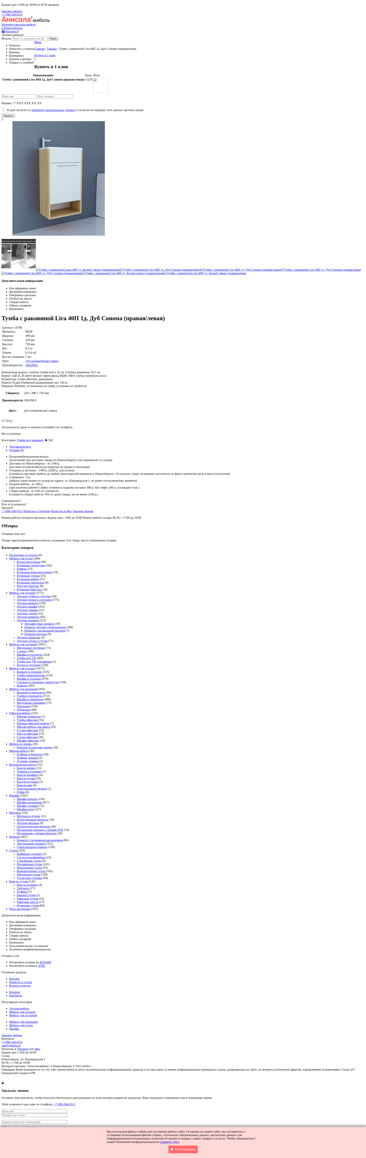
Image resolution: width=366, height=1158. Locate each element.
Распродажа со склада (23, 555)
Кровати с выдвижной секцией (44, 630)
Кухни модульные (28, 562)
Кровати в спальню (29, 671)
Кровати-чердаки (35, 634)
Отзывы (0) (16, 450)
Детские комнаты (28, 617)
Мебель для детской (22, 592)
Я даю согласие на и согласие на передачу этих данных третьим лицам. (74, 110)
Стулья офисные (27, 730)
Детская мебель (19, 1008)
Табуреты (23, 888)
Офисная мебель (19, 713)
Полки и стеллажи (29, 665)
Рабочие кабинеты (29, 716)
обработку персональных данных (53, 110)
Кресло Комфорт (28, 775)
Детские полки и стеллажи (34, 599)
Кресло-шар (24, 785)
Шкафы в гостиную (30, 654)
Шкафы (14, 795)
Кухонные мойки (28, 579)
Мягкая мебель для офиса (33, 726)
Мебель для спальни (22, 668)
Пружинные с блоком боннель (36, 833)
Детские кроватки (28, 637)
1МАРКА (31, 365)
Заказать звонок (12, 11)
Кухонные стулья (28, 905)
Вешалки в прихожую (31, 692)
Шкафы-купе (25, 809)
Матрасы (15, 812)
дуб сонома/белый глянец (42, 361)
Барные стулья (26, 895)
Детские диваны (27, 610)
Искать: (6, 38)
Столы (13, 850)
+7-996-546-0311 (12, 14)
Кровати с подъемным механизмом (40, 840)
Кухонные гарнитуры (31, 565)
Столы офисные (27, 737)
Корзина (12, 31)
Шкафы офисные (28, 740)
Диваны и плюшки (29, 771)
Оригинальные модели (32, 788)
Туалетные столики (29, 878)
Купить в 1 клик (44, 55)
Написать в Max (61, 511)
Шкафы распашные (29, 802)
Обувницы (24, 709)
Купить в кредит (20, 985)
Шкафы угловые (27, 805)
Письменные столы (29, 864)
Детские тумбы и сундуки (34, 596)
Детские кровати (28, 620)
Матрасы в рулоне (28, 816)
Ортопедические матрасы (33, 826)
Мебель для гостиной (23, 644)
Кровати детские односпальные (45, 627)
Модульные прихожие (31, 702)
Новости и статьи (20, 982)
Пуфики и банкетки (30, 754)
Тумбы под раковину (30, 440)
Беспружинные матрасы (32, 819)
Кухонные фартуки (29, 589)
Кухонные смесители (30, 582)
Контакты (15, 995)
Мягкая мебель (18, 750)
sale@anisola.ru (11, 1045)
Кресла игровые (27, 884)
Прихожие (23, 706)
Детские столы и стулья (32, 641)
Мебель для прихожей (23, 689)
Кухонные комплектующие (34, 572)
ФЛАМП (45, 962)
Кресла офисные (27, 733)
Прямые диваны (27, 757)
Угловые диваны (28, 761)
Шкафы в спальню (29, 678)
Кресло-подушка (28, 781)
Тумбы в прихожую (29, 696)
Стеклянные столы (29, 860)
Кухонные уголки (28, 575)
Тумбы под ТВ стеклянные (34, 661)
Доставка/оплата (20, 446)
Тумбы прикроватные (31, 675)
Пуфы (21, 792)
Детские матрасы (28, 823)
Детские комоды (27, 603)
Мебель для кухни (21, 558)
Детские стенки (27, 613)
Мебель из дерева (20, 744)
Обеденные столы (28, 874)
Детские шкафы (27, 606)
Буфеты (22, 568)
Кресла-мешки (26, 768)
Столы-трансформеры (31, 857)
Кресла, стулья (18, 881)
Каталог (14, 978)
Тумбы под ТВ (26, 658)
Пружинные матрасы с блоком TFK (40, 829)
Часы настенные (19, 908)
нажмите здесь (169, 1141)
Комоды (22, 685)
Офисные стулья (27, 898)
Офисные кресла (28, 902)
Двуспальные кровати (31, 843)
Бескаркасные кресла (23, 764)
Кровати (14, 836)
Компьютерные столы (31, 871)
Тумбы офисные (27, 720)
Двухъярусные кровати (39, 623)
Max (37, 1049)
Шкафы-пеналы (27, 799)
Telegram (22, 1049)
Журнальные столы (29, 867)
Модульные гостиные (31, 647)
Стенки (21, 651)
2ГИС (42, 965)
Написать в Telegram (36, 511)
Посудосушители (28, 586)
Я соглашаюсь (185, 1149)
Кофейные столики (29, 854)
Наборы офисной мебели (33, 723)
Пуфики (22, 891)
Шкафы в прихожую (30, 699)
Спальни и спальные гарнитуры (38, 682)
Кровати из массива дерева (34, 747)
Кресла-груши (26, 778)
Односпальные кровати (32, 847)
